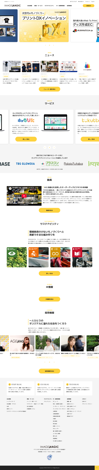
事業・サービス (38, 5)
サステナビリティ (49, 5)
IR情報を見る (49, 299)
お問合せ (88, 6)
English (92, 1)
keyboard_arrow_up (97, 468)
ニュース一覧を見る (49, 89)
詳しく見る (49, 273)
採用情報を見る (49, 371)
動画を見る (49, 210)
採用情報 (69, 5)
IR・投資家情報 (60, 5)
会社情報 (29, 5)
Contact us (87, 1)
